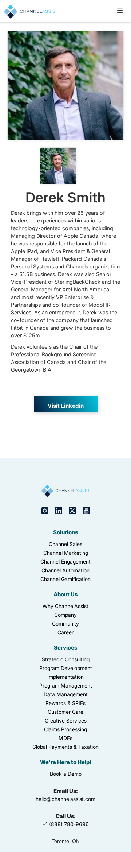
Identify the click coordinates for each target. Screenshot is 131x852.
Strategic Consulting (66, 659)
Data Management (66, 694)
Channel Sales (65, 544)
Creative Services (66, 720)
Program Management (65, 685)
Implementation (65, 677)
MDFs (65, 738)
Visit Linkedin (66, 405)
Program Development (65, 668)
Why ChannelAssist (65, 606)
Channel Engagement (65, 561)
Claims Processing (65, 729)
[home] (29, 10)
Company (65, 615)
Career (65, 632)
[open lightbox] (58, 166)
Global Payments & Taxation (65, 747)
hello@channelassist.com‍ (65, 799)
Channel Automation (65, 570)
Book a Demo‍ (66, 774)
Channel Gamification (65, 579)
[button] (120, 11)
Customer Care (65, 712)
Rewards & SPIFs (65, 703)
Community (65, 623)
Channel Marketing (65, 553)
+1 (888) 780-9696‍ (65, 824)
